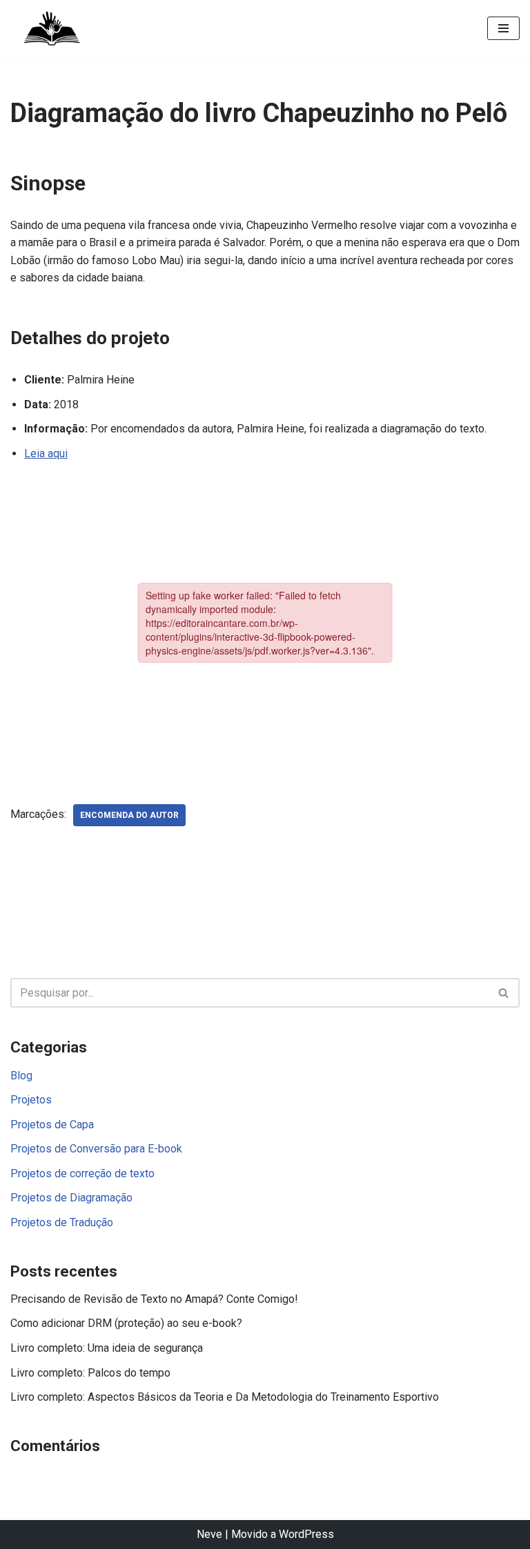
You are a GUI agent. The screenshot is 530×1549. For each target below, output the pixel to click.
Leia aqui (46, 453)
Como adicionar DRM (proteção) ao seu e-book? (126, 1323)
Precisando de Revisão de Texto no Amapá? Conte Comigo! (154, 1299)
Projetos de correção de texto (82, 1173)
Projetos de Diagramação (71, 1197)
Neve (209, 1534)
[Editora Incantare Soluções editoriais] (51, 28)
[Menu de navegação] (503, 28)
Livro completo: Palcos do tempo (90, 1372)
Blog (21, 1075)
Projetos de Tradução (61, 1222)
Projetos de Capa (52, 1124)
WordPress (306, 1534)
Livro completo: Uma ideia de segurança (106, 1348)
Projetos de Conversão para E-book (96, 1148)
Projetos (31, 1099)
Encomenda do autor (129, 815)
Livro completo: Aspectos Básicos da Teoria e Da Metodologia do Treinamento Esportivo (224, 1396)
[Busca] (504, 993)
